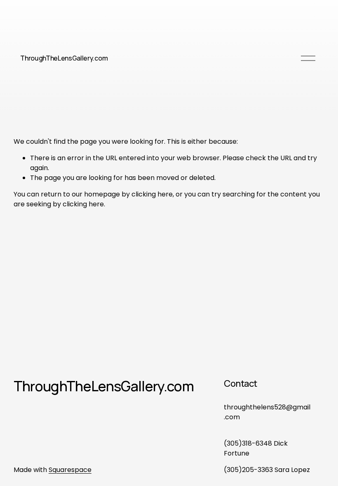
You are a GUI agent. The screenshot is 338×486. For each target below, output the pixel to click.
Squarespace (70, 469)
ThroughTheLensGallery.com (64, 58)
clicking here (152, 194)
